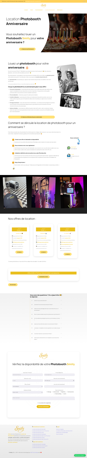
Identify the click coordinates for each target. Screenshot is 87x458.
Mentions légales (60, 429)
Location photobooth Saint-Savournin (40, 439)
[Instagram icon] (83, 1)
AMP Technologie (34, 452)
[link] (46, 301)
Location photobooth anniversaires (39, 446)
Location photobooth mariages (39, 444)
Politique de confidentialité (62, 432)
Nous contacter (59, 434)
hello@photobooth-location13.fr (33, 1)
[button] (80, 455)
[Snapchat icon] (84, 1)
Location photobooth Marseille (38, 429)
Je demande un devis (43, 276)
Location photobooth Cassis (38, 437)
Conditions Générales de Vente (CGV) (64, 431)
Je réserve (19, 252)
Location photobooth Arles (38, 432)
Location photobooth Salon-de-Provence (41, 435)
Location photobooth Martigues (39, 434)
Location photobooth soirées (38, 447)
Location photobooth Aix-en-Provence (40, 431)
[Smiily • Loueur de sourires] (43, 5)
